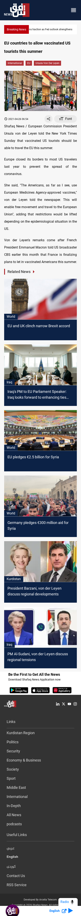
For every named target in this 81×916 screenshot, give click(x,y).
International (15, 63)
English (12, 857)
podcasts (14, 824)
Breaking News (16, 29)
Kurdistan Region (21, 733)
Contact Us (16, 876)
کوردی (11, 866)
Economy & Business (24, 760)
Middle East (16, 787)
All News (14, 815)
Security (13, 751)
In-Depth (14, 806)
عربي (11, 848)
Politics (12, 742)
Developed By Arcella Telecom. (41, 899)
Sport (11, 778)
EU (28, 63)
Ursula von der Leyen (47, 63)
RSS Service (17, 885)
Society (13, 769)
